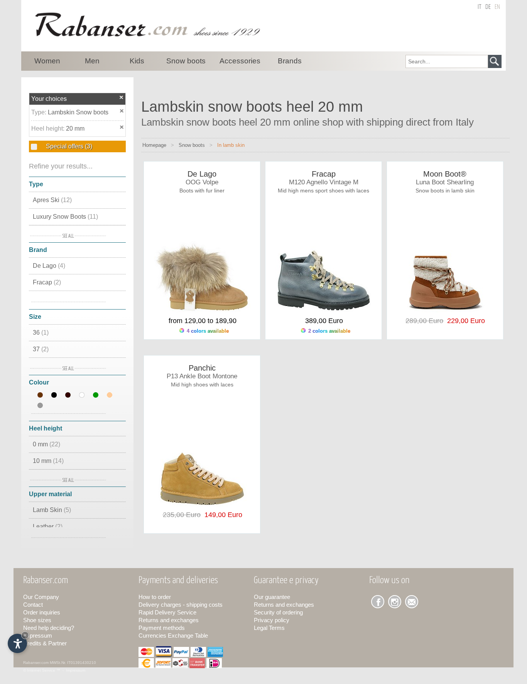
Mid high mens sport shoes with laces (323, 190)
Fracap (47, 282)
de (488, 7)
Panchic (202, 368)
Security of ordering (278, 612)
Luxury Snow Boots (65, 216)
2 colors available (328, 331)
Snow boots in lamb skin (445, 190)
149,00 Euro (221, 515)
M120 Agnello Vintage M (323, 182)
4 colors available (207, 331)
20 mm (75, 128)
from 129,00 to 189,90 (202, 321)
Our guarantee (272, 597)
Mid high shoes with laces (202, 384)
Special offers (68, 146)
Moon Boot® (444, 174)
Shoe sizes (37, 620)
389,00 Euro (324, 321)
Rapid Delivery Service (167, 612)
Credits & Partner (45, 643)
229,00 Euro (464, 321)
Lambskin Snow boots (78, 112)
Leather (47, 526)
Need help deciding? (48, 627)
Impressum (37, 635)
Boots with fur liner (202, 190)
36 (41, 332)
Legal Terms (269, 627)
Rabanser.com (36, 662)
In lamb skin (231, 145)
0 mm (46, 444)
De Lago (49, 265)
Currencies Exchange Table (173, 635)
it (479, 7)
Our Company (41, 597)
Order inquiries (41, 612)
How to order (155, 597)
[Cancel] (121, 97)
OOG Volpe (202, 182)
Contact (33, 604)
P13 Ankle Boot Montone (202, 376)
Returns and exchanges (169, 620)
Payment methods (162, 627)
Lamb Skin (52, 510)
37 (41, 349)
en (497, 7)
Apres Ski (52, 200)
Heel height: (48, 128)
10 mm (48, 461)
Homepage (154, 145)
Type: (39, 112)
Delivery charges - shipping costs (181, 604)
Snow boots (192, 145)
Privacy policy (271, 620)
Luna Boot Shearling (445, 182)
